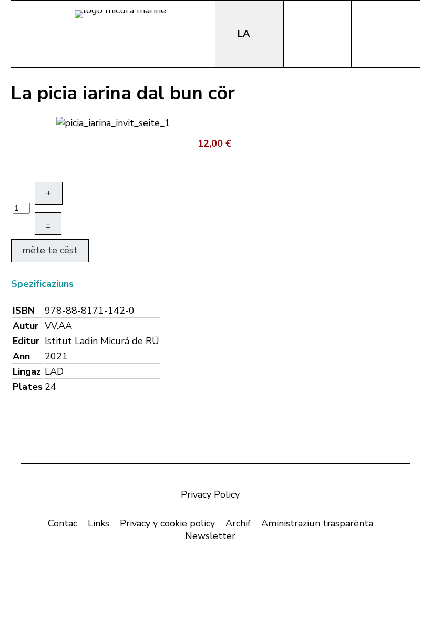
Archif (238, 523)
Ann (21, 356)
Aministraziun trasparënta (317, 523)
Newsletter (210, 536)
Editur (26, 341)
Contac (62, 523)
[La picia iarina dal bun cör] (113, 122)
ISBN (24, 310)
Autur (25, 325)
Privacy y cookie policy (167, 523)
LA (245, 33)
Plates (28, 386)
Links (98, 523)
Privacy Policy (210, 494)
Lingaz (27, 371)
